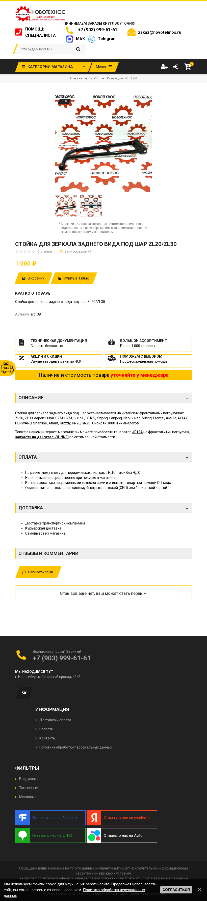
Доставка (103, 508)
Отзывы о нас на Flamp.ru (54, 818)
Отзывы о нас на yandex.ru (127, 818)
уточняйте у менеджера (140, 375)
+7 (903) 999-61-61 (96, 29)
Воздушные (28, 779)
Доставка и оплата (55, 720)
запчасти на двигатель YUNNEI (42, 437)
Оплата (103, 457)
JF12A (137, 432)
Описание (103, 398)
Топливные (28, 788)
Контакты (47, 738)
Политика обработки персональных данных (75, 747)
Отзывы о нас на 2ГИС (52, 835)
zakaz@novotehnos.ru (159, 32)
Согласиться (176, 890)
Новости (46, 729)
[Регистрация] (164, 66)
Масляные (27, 797)
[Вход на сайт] (175, 66)
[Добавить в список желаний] (75, 252)
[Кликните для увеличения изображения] (103, 143)
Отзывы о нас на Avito (123, 835)
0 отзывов (45, 251)
